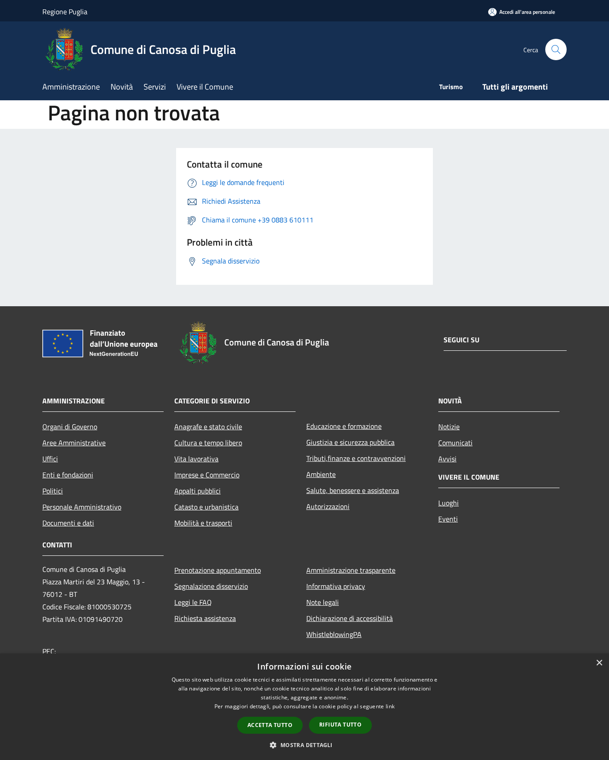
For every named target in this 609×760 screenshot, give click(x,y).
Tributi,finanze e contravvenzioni (356, 458)
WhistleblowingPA (334, 634)
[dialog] (304, 706)
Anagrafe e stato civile (208, 426)
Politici (52, 490)
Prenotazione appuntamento (217, 570)
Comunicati (455, 442)
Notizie (449, 426)
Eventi (448, 519)
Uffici (50, 458)
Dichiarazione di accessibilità (349, 618)
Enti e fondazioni (67, 474)
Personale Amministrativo (81, 506)
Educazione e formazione (344, 426)
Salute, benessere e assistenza (352, 490)
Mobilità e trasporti (203, 523)
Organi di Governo (69, 426)
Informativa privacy (335, 586)
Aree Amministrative (74, 442)
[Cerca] (556, 49)
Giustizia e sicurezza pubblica (350, 442)
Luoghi (448, 502)
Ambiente (321, 474)
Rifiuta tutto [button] (340, 724)
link (390, 706)
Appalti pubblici (197, 490)
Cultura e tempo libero (208, 442)
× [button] (599, 663)
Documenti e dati (68, 523)
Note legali (322, 602)
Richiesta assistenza (205, 618)
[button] (304, 744)
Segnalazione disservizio (211, 586)
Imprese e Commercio (206, 474)
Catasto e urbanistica (206, 506)
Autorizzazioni (328, 506)
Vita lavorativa (196, 458)
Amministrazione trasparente (350, 570)
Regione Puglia (64, 11)
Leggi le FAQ (193, 602)
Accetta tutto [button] (269, 725)
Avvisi (447, 458)
